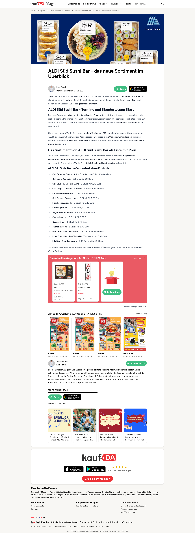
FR (44, 517)
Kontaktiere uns (138, 363)
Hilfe (107, 527)
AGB (76, 527)
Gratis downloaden (97, 478)
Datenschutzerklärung (62, 527)
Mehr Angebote (112, 292)
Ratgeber (115, 4)
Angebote (104, 4)
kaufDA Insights (128, 512)
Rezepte (127, 4)
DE (36, 517)
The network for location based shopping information (106, 522)
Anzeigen (138, 258)
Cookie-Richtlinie (87, 527)
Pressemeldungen (129, 509)
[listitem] (63, 282)
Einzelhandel (74, 4)
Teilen (123, 89)
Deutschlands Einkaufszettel (133, 506)
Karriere (34, 509)
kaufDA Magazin (38, 11)
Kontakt (99, 527)
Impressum (46, 527)
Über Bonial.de (37, 506)
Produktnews (89, 4)
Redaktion (35, 527)
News (67, 11)
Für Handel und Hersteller (87, 506)
